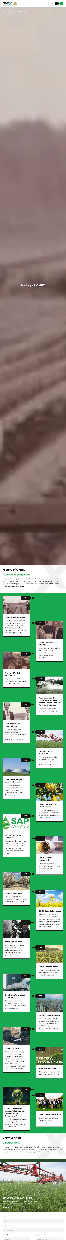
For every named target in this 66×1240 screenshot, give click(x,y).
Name (4, 1217)
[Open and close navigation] (61, 3)
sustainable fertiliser (12, 1124)
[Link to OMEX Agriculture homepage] (10, 3)
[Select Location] (52, 3)
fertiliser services (47, 650)
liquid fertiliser (55, 579)
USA (24, 901)
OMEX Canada (47, 926)
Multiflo (56, 1074)
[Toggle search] (57, 3)
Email (4, 1226)
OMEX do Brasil (44, 970)
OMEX (7, 785)
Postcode (5, 1235)
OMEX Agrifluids (44, 817)
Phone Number (40, 1235)
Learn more (7, 1207)
